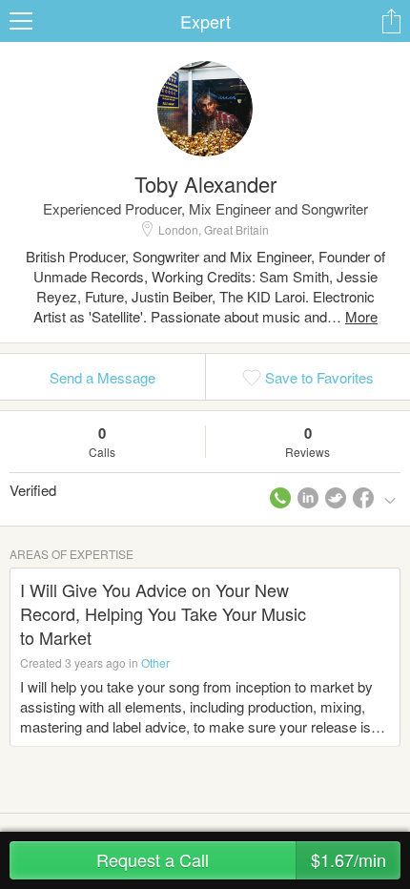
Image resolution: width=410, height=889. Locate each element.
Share (391, 21)
